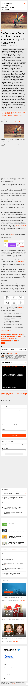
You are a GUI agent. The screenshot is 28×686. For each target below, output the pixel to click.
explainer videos (4, 286)
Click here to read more (6, 330)
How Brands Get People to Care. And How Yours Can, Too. (7, 395)
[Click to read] (14, 371)
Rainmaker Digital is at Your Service (14, 594)
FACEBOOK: (10, 402)
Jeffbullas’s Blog (17, 121)
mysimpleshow (8, 283)
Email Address (5, 448)
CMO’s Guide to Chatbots (9, 387)
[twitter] (4, 678)
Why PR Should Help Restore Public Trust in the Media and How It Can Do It (13, 612)
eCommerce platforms (21, 225)
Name (3, 424)
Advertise (11, 667)
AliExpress (12, 234)
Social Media (11, 523)
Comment (4, 414)
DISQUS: (14, 402)
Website (3, 429)
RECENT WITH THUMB (7, 519)
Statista (24, 189)
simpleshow (19, 307)
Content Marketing (8, 592)
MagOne (13, 683)
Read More (22, 600)
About (5, 667)
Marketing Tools (7, 609)
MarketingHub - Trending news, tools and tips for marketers (7, 6)
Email (15, 424)
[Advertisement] (14, 163)
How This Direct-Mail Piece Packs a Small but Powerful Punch (21, 395)
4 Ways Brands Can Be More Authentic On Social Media (14, 119)
